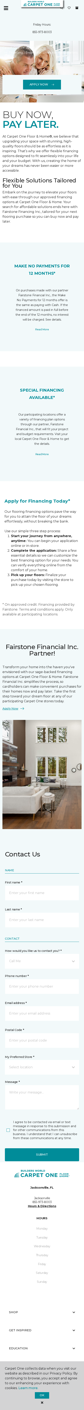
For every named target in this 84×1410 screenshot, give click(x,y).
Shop (13, 1312)
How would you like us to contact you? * (33, 950)
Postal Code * (14, 1030)
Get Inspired (20, 1330)
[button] (61, 8)
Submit (42, 1154)
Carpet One (11, 48)
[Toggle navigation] (6, 8)
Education (18, 1348)
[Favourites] (69, 8)
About (30, 48)
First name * (13, 882)
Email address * (16, 1003)
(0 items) (76, 7)
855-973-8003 (42, 32)
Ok (42, 1395)
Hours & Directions (42, 1206)
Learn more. (28, 1388)
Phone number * (17, 976)
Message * (12, 1081)
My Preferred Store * (19, 1057)
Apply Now (39, 84)
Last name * (13, 909)
